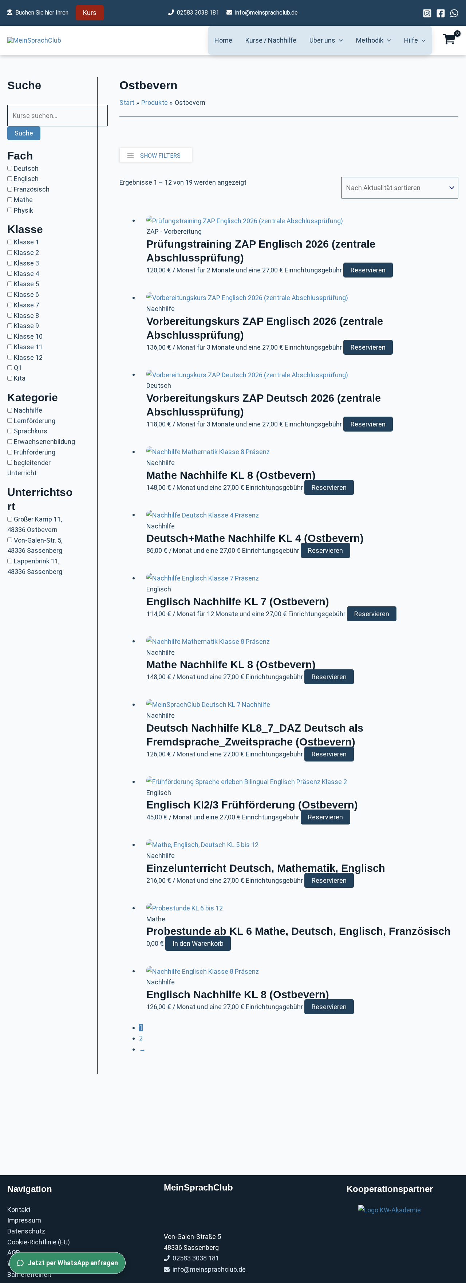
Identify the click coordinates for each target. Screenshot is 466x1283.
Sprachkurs (30, 431)
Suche (24, 133)
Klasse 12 (28, 357)
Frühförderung (34, 452)
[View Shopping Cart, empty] (449, 40)
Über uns (322, 40)
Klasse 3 (26, 263)
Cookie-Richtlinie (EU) (38, 1242)
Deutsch (26, 168)
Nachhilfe (28, 410)
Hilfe (411, 40)
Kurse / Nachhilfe (270, 40)
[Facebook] (440, 13)
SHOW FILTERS (160, 155)
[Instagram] (427, 13)
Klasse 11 (28, 347)
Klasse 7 (26, 305)
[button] (90, 12)
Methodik (369, 40)
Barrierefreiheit (29, 1274)
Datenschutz (26, 1231)
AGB (13, 1252)
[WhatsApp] (454, 13)
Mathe (23, 200)
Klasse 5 (26, 284)
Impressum (24, 1220)
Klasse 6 (26, 294)
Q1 (18, 367)
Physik (23, 210)
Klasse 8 (26, 315)
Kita (19, 378)
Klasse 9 (26, 326)
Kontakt (19, 1209)
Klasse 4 (26, 273)
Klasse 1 (26, 242)
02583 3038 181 (198, 12)
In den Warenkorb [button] (198, 943)
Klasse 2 (26, 252)
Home (223, 40)
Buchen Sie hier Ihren (41, 12)
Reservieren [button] (368, 270)
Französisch (32, 189)
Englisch (26, 178)
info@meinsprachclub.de (266, 12)
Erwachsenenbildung (44, 441)
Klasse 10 (28, 336)
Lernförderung (34, 420)
